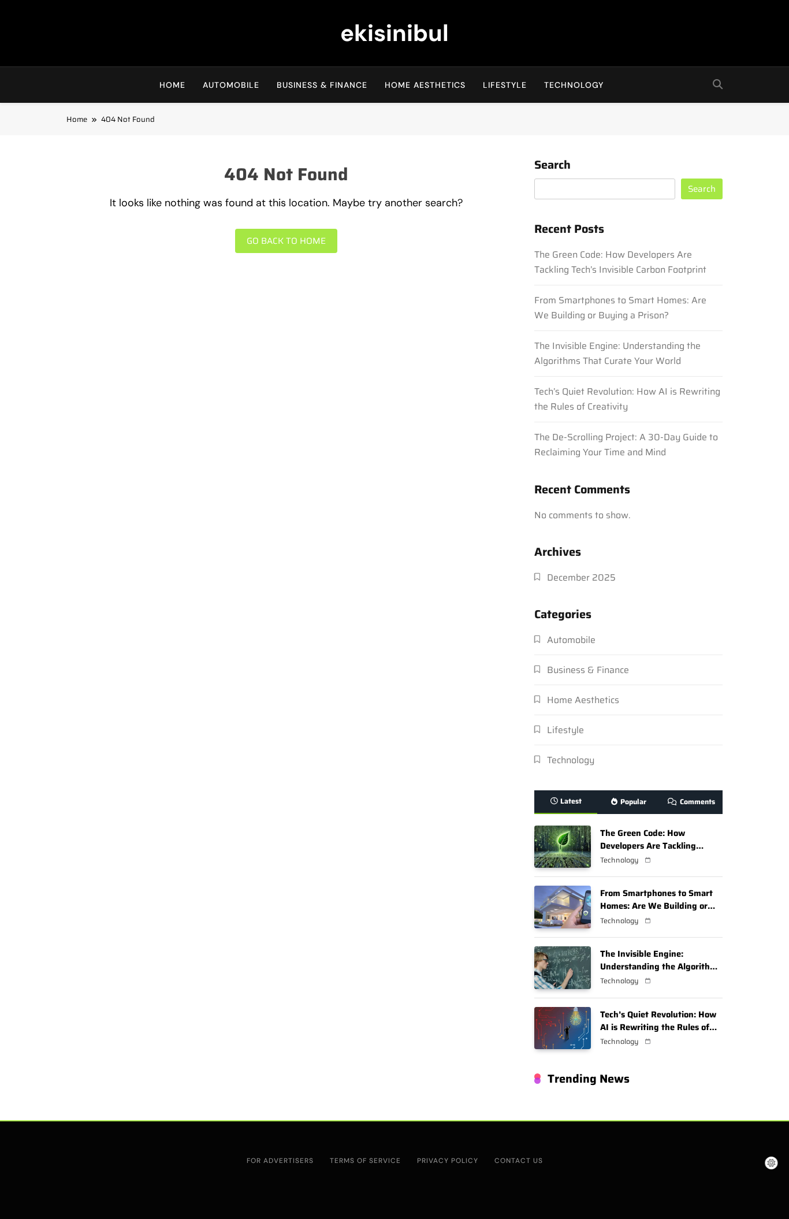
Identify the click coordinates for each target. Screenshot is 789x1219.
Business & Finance (322, 85)
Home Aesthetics (425, 85)
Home (172, 85)
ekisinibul (394, 33)
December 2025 (581, 577)
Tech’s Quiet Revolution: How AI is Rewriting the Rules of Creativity (627, 399)
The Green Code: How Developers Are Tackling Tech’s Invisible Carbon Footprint (620, 262)
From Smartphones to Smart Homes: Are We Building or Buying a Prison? (620, 307)
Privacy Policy (447, 1160)
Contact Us (518, 1160)
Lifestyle (505, 85)
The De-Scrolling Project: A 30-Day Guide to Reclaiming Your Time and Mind (626, 444)
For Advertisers (280, 1160)
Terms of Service (365, 1160)
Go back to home (286, 241)
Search (552, 166)
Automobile (231, 85)
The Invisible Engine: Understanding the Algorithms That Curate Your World (617, 353)
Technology (574, 85)
